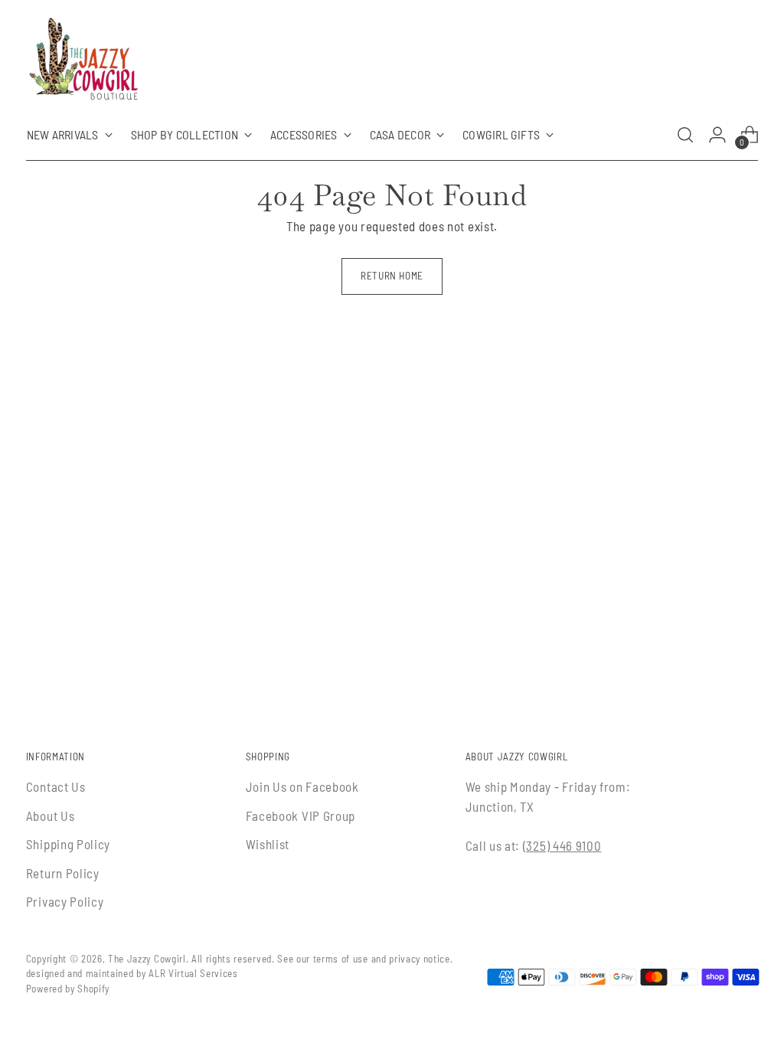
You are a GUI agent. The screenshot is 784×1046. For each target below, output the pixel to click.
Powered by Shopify (67, 988)
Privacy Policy (65, 901)
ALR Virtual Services (193, 973)
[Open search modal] (685, 134)
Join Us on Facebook (302, 786)
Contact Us (56, 786)
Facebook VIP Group (300, 815)
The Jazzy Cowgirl (147, 959)
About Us (50, 815)
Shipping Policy (68, 844)
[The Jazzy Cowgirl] (83, 62)
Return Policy (63, 873)
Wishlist (267, 844)
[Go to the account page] (717, 134)
